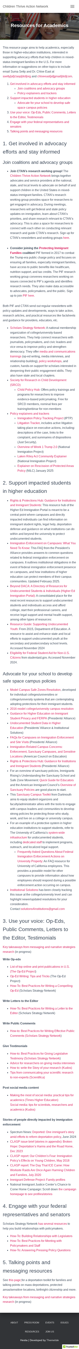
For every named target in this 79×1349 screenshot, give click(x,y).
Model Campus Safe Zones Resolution (35, 689)
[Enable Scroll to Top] (71, 1341)
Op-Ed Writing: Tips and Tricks (30, 976)
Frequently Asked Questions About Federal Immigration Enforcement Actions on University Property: (45, 856)
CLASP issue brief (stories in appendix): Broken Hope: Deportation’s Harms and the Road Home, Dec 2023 (41, 1146)
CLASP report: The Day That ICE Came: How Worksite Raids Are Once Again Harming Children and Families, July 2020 (42, 1170)
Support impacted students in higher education (40, 98)
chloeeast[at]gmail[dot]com (54, 76)
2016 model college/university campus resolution (42, 708)
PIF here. (29, 295)
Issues (64, 1322)
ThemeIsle (52, 1340)
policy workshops (50, 361)
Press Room (31, 1322)
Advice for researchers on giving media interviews (42, 1063)
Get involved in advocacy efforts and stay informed (42, 83)
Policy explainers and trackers (37, 93)
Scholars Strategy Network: (28, 327)
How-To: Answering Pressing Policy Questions (40, 1250)
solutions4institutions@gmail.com (43, 908)
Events (49, 1322)
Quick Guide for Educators (57, 780)
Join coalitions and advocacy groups (41, 88)
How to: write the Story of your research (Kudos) (41, 1067)
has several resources (52, 1223)
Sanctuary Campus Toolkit (34, 794)
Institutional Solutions (24, 889)
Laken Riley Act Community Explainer (42, 456)
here (66, 237)
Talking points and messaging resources (36, 131)
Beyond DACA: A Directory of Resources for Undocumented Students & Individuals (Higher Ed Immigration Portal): (42, 591)
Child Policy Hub (28, 389)
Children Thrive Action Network (30, 175)
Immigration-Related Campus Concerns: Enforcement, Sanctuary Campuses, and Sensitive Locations (43, 751)
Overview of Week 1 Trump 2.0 (37, 447)
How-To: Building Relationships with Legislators (41, 1236)
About (14, 1322)
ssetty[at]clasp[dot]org (17, 76)
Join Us (49, 1331)
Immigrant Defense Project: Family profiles (37, 1179)
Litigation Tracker (28, 423)
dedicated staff (32, 842)
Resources (32, 1331)
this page (15, 1280)
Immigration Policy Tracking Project (40, 418)
